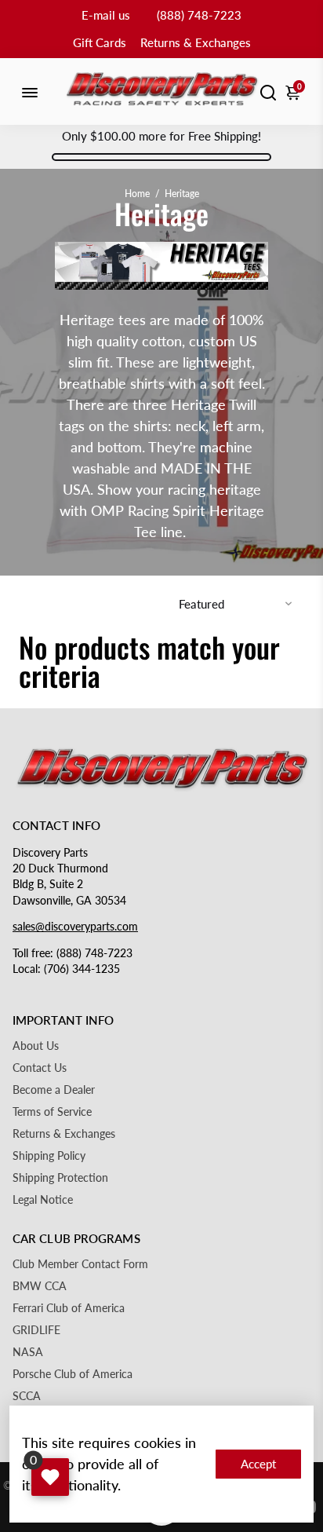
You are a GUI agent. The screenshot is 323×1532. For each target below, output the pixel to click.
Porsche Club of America (72, 1374)
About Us (36, 1046)
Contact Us (40, 1068)
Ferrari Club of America (69, 1308)
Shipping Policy (49, 1156)
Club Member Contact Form (80, 1264)
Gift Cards (99, 42)
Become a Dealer (54, 1090)
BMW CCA (40, 1286)
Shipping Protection (60, 1178)
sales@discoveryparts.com (75, 926)
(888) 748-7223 (199, 15)
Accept (258, 1464)
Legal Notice (43, 1200)
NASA (28, 1352)
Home (137, 193)
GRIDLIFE (36, 1330)
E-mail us (106, 15)
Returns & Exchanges (195, 42)
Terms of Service (52, 1112)
